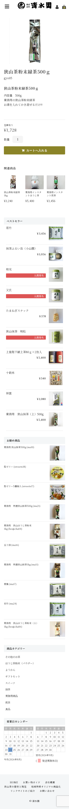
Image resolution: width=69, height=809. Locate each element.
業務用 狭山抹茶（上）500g (25, 414)
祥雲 (9, 393)
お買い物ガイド (31, 782)
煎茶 (7, 702)
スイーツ (10, 683)
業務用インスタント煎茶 (55, 193)
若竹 (9, 228)
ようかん (10, 670)
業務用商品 (11, 696)
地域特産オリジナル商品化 (46, 786)
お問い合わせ (47, 790)
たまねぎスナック (17, 311)
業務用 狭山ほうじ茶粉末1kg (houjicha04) (17, 527)
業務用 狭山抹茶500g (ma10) (19, 447)
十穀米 (10, 373)
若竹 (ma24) (10, 603)
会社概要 (50, 782)
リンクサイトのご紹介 (22, 790)
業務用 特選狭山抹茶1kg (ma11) (21, 564)
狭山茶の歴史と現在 (15, 786)
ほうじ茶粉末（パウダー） (20, 663)
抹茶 (7, 689)
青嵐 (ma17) (10, 584)
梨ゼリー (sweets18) (15, 466)
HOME (14, 782)
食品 (7, 709)
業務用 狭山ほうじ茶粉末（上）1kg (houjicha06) (21, 624)
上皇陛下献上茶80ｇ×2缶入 (24, 352)
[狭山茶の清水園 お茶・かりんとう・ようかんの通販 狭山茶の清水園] (34, 7)
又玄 (9, 290)
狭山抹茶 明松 (16, 331)
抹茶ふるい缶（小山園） (21, 248)
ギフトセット (12, 676)
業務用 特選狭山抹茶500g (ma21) (22, 506)
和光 (9, 269)
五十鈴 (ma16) (11, 545)
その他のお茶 (12, 657)
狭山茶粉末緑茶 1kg (12, 193)
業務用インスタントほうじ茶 (33, 193)
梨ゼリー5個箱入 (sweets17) (19, 486)
